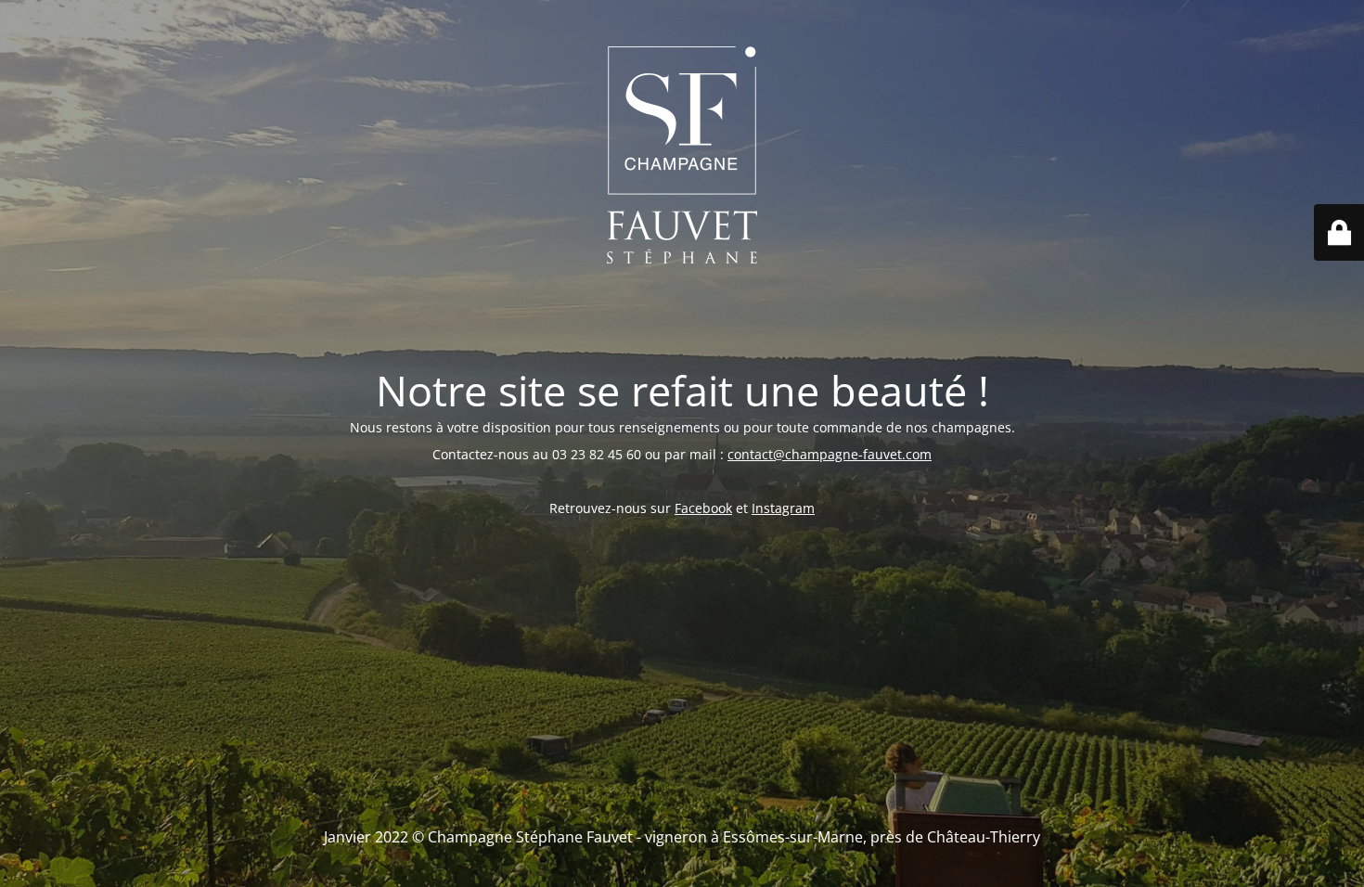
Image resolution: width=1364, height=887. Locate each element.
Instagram (783, 508)
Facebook (703, 508)
